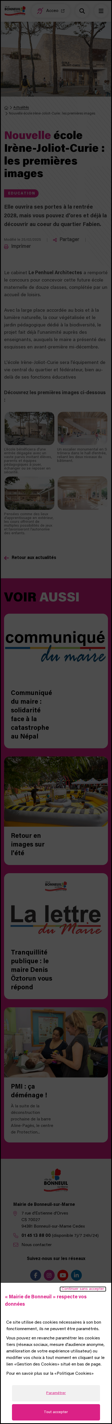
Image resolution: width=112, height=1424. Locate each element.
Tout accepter (56, 1412)
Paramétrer (56, 1393)
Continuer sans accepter (83, 1289)
